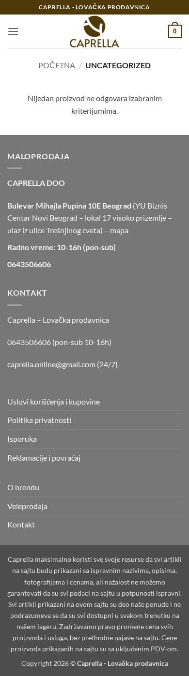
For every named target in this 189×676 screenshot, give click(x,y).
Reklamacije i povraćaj (43, 457)
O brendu (23, 487)
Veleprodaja (27, 506)
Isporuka (22, 438)
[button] (13, 31)
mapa (119, 230)
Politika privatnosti (39, 419)
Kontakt (21, 524)
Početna (56, 65)
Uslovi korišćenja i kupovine (53, 401)
